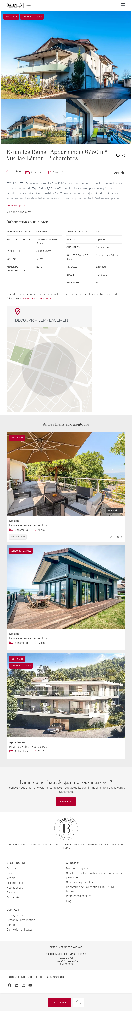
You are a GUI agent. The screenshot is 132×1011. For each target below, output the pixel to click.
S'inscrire (66, 801)
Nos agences (15, 887)
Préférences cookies (78, 896)
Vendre (11, 878)
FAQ (68, 901)
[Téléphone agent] (78, 1002)
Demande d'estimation (21, 920)
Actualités (13, 897)
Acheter (11, 868)
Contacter (59, 1002)
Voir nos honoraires (19, 212)
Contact (11, 924)
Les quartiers (15, 882)
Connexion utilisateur (20, 929)
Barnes (11, 892)
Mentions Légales (77, 868)
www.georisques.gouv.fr (38, 298)
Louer (10, 873)
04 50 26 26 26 (66, 964)
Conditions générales (79, 882)
